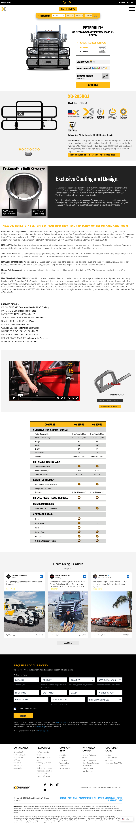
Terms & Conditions (62, 722)
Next (30, 154)
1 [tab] (20, 149)
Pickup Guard (18, 757)
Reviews (63, 766)
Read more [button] (10, 588)
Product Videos (42, 773)
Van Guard (17, 763)
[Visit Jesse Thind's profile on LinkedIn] (95, 576)
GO (95, 15)
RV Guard (17, 760)
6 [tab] (33, 149)
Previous (27, 154)
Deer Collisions (87, 766)
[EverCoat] (125, 113)
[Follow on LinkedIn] (51, 784)
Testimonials (64, 763)
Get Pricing (68, 9)
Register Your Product (44, 768)
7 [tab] (36, 149)
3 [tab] (25, 149)
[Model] (79, 15)
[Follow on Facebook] (45, 784)
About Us (63, 755)
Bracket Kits (18, 765)
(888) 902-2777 (6, 2)
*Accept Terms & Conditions (27, 709)
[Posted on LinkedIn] (41, 576)
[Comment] (56, 635)
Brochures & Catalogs (44, 771)
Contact (108, 755)
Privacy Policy (40, 727)
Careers (62, 758)
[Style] (88, 15)
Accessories (18, 768)
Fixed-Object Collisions (90, 763)
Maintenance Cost (89, 760)
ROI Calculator (87, 768)
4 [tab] (28, 149)
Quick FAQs (109, 760)
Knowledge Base (43, 731)
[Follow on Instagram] (57, 784)
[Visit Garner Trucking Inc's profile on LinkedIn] (52, 576)
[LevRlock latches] (114, 113)
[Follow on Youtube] (45, 790)
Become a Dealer (111, 758)
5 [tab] (30, 149)
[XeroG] (103, 113)
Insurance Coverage (44, 776)
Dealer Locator (65, 768)
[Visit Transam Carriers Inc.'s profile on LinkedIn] (9, 576)
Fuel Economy (87, 771)
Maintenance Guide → (110, 406)
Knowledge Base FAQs (113, 763)
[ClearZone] (90, 113)
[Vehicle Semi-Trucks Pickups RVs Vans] (58, 15)
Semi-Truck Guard (20, 755)
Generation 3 (18, 752)
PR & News (64, 760)
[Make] (70, 15)
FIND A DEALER (126, 2)
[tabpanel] (29, 115)
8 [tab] (38, 149)
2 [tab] (23, 149)
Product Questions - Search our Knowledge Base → (94, 154)
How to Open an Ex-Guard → (110, 400)
